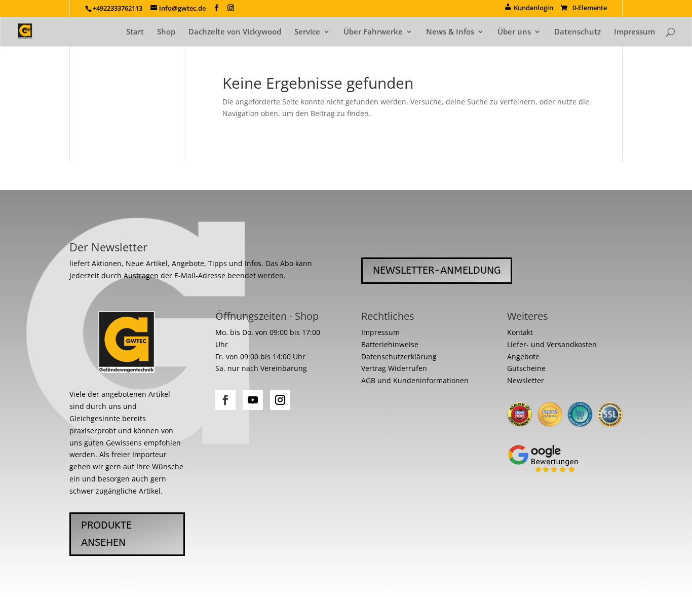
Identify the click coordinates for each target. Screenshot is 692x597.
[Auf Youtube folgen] (253, 400)
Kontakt (520, 332)
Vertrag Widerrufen (394, 368)
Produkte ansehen (106, 533)
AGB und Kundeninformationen (415, 380)
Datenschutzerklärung (399, 356)
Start (135, 32)
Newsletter (525, 380)
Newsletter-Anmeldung (437, 270)
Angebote (523, 356)
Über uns (514, 32)
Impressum (634, 32)
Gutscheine (526, 368)
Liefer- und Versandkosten (552, 344)
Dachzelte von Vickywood (234, 32)
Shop (166, 32)
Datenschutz (577, 32)
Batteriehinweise (389, 344)
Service (307, 32)
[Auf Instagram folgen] (280, 400)
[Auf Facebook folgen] (225, 400)
